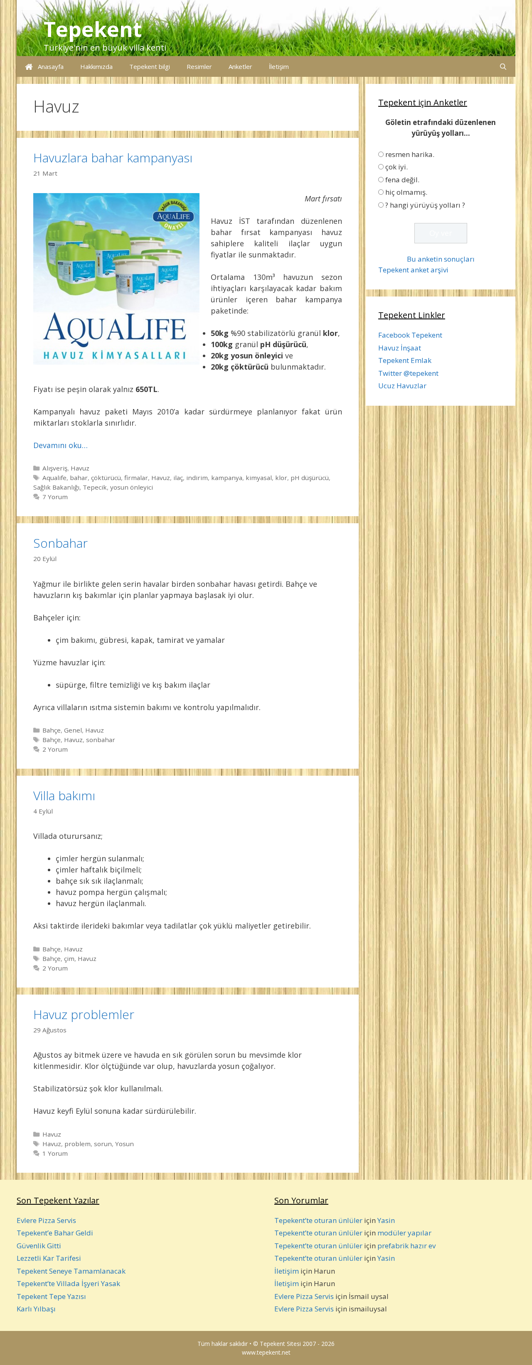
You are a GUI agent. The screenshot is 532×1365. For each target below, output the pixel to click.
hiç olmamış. (406, 192)
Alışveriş (54, 468)
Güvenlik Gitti (39, 1245)
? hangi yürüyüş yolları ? (425, 205)
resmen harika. (409, 154)
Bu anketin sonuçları (441, 259)
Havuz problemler (83, 1014)
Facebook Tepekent (410, 335)
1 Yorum (55, 1153)
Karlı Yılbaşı (36, 1309)
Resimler (199, 66)
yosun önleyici (131, 487)
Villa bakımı (64, 795)
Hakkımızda (96, 66)
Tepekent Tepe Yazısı (51, 1296)
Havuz (80, 468)
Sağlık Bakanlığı (56, 487)
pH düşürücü (310, 477)
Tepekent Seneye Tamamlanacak (71, 1271)
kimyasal (259, 477)
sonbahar (100, 739)
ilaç (178, 477)
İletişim (279, 66)
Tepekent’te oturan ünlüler (318, 1220)
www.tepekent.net (266, 1352)
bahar (79, 477)
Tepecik (95, 487)
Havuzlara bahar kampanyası (112, 157)
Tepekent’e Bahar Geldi (55, 1233)
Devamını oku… (60, 445)
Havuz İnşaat (399, 348)
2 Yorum (55, 749)
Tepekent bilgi (149, 66)
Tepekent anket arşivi (413, 269)
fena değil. (402, 179)
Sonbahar (60, 542)
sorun (103, 1144)
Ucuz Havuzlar (402, 385)
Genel (73, 730)
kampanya (226, 477)
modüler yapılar (404, 1233)
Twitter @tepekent (408, 373)
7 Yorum (55, 497)
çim (69, 958)
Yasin (386, 1220)
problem (77, 1144)
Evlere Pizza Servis (46, 1220)
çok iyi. (396, 167)
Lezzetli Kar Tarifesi (49, 1258)
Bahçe (51, 730)
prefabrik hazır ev (406, 1245)
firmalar (136, 477)
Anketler (240, 66)
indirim (197, 477)
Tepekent (93, 29)
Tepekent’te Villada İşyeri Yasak (68, 1283)
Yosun (124, 1144)
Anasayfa (48, 66)
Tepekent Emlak (404, 360)
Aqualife (54, 477)
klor (281, 477)
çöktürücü (106, 477)
